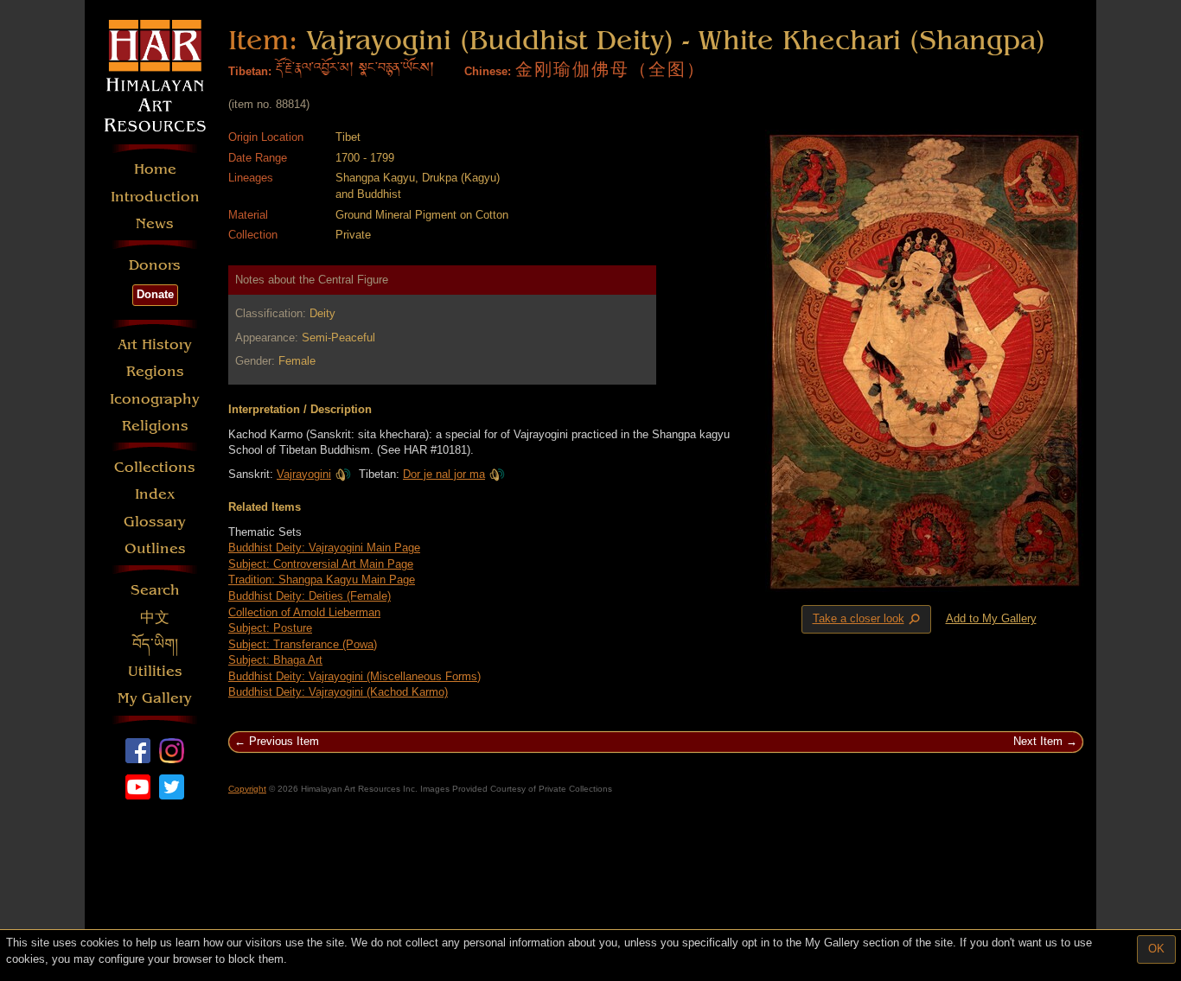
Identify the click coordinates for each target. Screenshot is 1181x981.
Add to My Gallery (991, 618)
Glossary (155, 521)
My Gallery (155, 698)
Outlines (155, 548)
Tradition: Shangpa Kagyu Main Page (321, 579)
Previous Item (284, 741)
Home (155, 169)
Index (155, 494)
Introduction (155, 196)
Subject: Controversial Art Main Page (320, 563)
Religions (155, 425)
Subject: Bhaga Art (275, 659)
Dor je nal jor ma (444, 474)
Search (155, 590)
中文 (154, 617)
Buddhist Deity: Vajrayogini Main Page (324, 547)
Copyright (247, 788)
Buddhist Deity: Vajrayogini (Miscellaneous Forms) (354, 676)
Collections (154, 467)
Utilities (155, 671)
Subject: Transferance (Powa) (302, 644)
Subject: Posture (270, 627)
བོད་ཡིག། (155, 644)
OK (1156, 948)
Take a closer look (868, 619)
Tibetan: (249, 71)
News (155, 223)
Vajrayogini (304, 474)
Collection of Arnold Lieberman (304, 612)
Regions (155, 371)
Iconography (155, 399)
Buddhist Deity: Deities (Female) (309, 595)
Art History (155, 344)
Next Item (1038, 741)
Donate (155, 294)
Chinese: (487, 71)
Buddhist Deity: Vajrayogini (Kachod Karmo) (338, 691)
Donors (155, 265)
